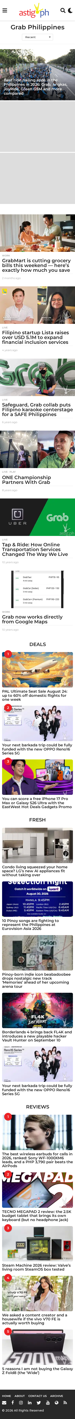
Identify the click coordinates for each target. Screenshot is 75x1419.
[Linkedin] (29, 1402)
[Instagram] (21, 1402)
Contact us (37, 1396)
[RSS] (65, 1402)
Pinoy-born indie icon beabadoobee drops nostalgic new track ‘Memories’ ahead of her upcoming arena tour (36, 980)
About (20, 1396)
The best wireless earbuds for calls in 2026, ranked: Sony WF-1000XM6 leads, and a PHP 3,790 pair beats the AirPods (37, 1160)
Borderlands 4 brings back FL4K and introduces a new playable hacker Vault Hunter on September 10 (37, 1036)
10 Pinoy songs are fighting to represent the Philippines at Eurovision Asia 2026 (30, 924)
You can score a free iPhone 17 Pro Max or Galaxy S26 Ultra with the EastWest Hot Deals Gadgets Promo (37, 802)
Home (6, 1396)
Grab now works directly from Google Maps (32, 619)
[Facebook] (12, 1402)
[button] (4, 10)
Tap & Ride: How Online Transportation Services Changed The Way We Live (35, 549)
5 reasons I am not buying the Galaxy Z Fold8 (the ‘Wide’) (37, 1371)
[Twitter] (39, 1402)
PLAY (13, 472)
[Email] (4, 1402)
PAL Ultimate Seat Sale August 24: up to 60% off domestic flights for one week (34, 695)
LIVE (5, 327)
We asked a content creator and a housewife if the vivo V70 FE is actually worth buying (34, 1319)
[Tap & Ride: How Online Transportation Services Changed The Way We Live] (37, 517)
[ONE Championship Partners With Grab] (37, 449)
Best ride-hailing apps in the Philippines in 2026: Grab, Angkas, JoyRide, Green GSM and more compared (35, 87)
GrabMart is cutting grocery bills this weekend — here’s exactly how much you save (36, 265)
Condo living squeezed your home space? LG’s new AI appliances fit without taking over (35, 871)
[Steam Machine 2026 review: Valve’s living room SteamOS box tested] (37, 1243)
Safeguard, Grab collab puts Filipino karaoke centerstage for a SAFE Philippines (37, 409)
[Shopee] (56, 1402)
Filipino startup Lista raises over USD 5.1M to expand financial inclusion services (35, 337)
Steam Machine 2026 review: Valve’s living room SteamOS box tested (36, 1267)
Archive (56, 1396)
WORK (6, 255)
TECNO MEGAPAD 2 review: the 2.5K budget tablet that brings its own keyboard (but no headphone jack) (36, 1215)
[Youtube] (48, 1402)
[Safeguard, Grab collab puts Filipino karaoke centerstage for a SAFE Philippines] (37, 377)
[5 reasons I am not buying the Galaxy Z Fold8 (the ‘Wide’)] (37, 1347)
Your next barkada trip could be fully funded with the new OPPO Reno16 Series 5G (37, 749)
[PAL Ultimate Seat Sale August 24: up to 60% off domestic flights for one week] (37, 669)
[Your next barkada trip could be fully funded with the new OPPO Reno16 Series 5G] (37, 723)
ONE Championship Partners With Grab (26, 480)
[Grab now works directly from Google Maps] (37, 589)
